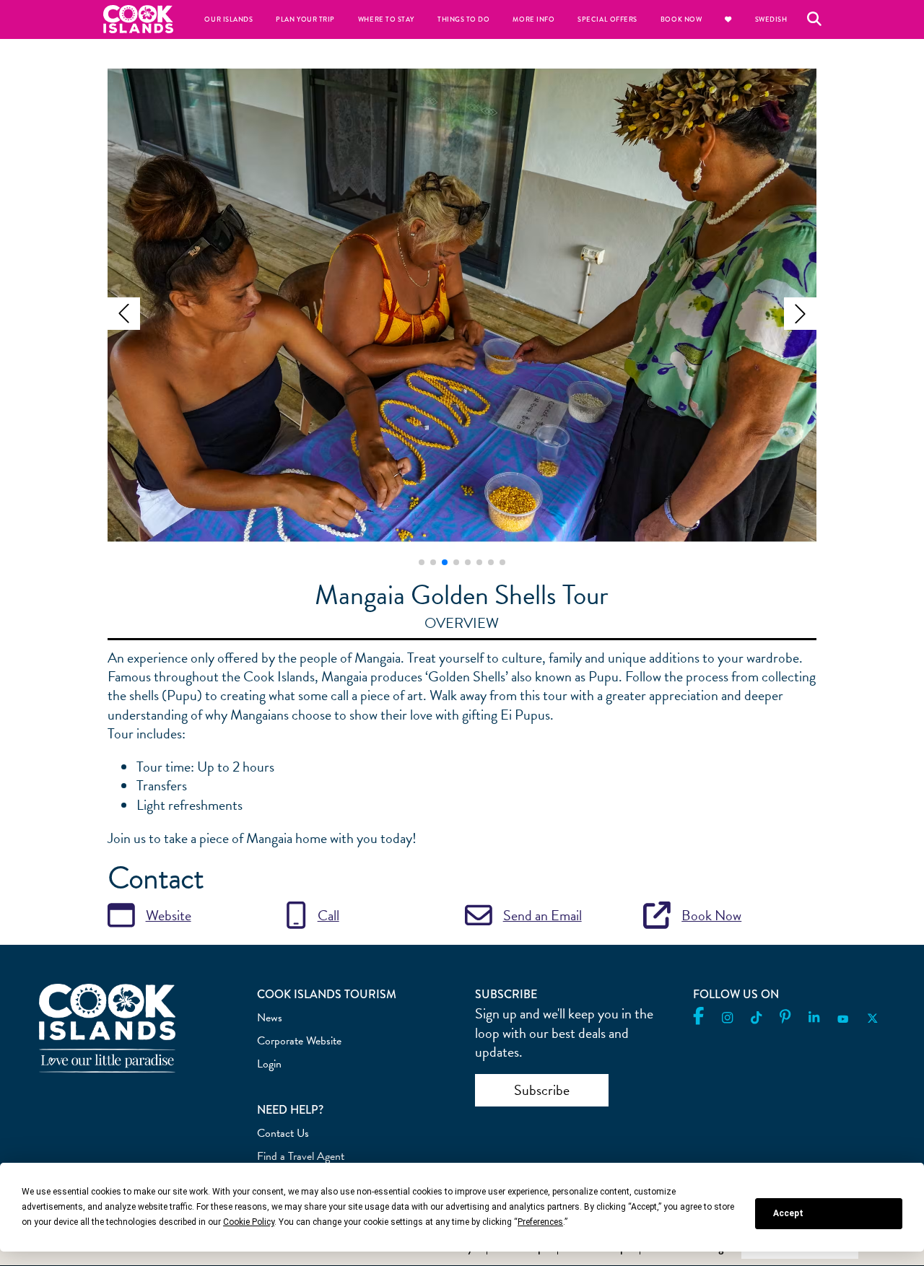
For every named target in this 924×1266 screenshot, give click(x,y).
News (269, 1017)
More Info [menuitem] (533, 19)
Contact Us (283, 1133)
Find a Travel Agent (300, 1156)
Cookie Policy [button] (248, 1222)
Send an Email (542, 915)
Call (328, 915)
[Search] (814, 19)
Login (269, 1064)
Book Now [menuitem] (681, 19)
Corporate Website (299, 1040)
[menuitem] (728, 19)
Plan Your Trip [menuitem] (305, 19)
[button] (124, 313)
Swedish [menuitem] (771, 19)
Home (138, 19)
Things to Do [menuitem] (463, 19)
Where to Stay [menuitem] (386, 19)
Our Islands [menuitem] (228, 19)
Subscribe (542, 1090)
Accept (788, 1213)
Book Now (711, 915)
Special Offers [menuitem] (607, 19)
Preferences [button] (540, 1222)
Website (168, 915)
